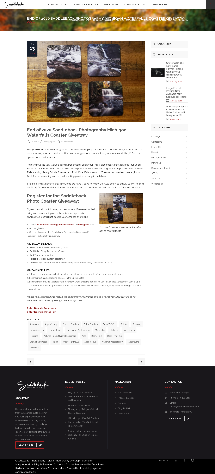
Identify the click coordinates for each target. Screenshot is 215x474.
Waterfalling (133, 342)
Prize (83, 336)
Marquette (100, 330)
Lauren (34, 142)
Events (154, 147)
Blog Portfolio (124, 408)
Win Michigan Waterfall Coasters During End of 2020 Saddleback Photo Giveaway (83, 422)
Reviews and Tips (159, 168)
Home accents (37, 330)
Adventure (34, 324)
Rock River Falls (114, 336)
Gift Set (124, 324)
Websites (155, 184)
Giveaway (137, 324)
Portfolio (122, 403)
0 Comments (67, 142)
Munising (34, 336)
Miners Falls (129, 330)
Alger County (51, 324)
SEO (153, 173)
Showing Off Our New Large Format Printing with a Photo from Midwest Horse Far (175, 70)
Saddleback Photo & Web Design (85, 20)
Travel (55, 342)
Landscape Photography (78, 330)
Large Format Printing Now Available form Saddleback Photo (176, 92)
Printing (154, 163)
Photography (109, 20)
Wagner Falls (90, 342)
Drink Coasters (91, 324)
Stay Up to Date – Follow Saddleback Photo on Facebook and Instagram (83, 396)
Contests (155, 142)
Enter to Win (109, 324)
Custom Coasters (70, 324)
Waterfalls (34, 347)
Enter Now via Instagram (41, 312)
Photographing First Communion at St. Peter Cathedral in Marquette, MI (177, 111)
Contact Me (123, 413)
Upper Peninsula (71, 342)
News (154, 152)
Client (154, 136)
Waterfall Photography (112, 342)
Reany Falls (96, 336)
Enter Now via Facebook (41, 308)
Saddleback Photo (38, 342)
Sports (154, 178)
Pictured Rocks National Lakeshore (59, 336)
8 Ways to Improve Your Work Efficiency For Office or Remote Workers (83, 435)
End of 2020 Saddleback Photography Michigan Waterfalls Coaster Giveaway (83, 409)
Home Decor (55, 330)
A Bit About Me (125, 393)
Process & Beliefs (126, 398)
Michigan (114, 330)
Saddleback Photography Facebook (55, 224)
